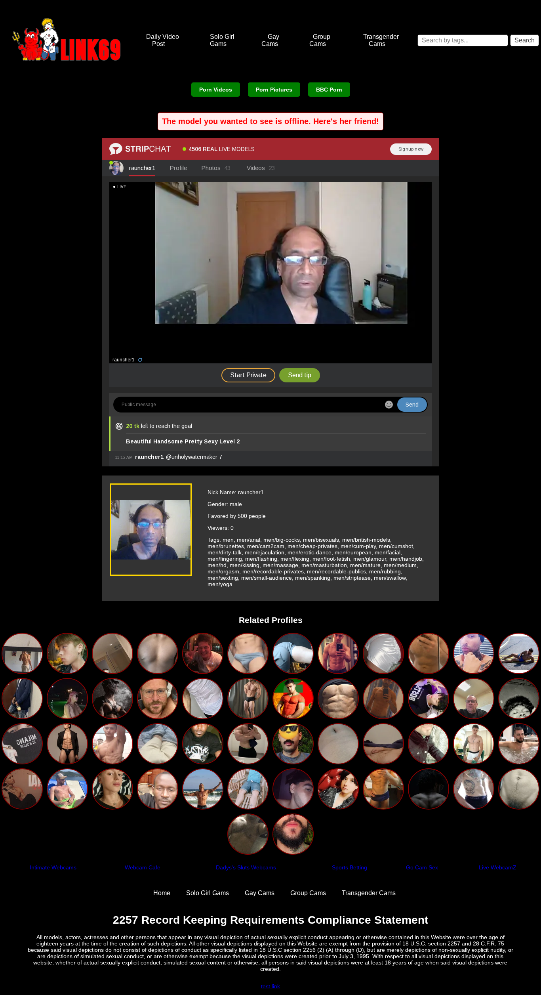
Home (161, 893)
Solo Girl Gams (222, 40)
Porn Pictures (274, 89)
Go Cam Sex (422, 867)
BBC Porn (329, 89)
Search (524, 40)
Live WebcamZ (497, 867)
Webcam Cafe (142, 867)
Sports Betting (349, 867)
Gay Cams (270, 40)
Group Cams (319, 40)
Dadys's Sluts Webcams (246, 867)
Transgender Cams (381, 40)
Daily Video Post (162, 40)
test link (270, 986)
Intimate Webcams (53, 867)
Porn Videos (215, 89)
